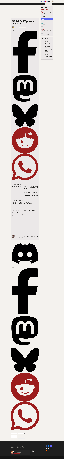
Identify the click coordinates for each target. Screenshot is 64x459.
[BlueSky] (48, 446)
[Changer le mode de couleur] (52, 1)
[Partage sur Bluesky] (25, 115)
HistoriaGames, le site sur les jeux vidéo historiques (16, 1)
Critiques (23, 4)
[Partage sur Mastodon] (25, 88)
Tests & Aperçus (33, 449)
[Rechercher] (52, 4)
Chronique (31, 4)
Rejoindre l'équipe (17, 453)
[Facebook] (41, 1)
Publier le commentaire (21, 438)
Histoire (27, 4)
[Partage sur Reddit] (25, 140)
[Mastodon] (44, 1)
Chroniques (32, 451)
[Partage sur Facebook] (25, 52)
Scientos (40, 445)
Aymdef (52, 457)
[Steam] (49, 1)
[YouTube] (45, 1)
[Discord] (47, 1)
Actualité (14, 4)
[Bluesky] (42, 1)
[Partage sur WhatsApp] (25, 167)
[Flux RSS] (50, 1)
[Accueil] (12, 4)
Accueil (32, 445)
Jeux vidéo (19, 4)
